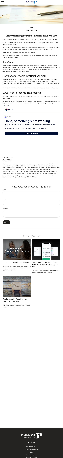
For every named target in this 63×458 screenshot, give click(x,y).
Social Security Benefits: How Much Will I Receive (15, 300)
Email (4, 199)
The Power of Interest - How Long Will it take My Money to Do (45, 264)
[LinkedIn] (34, 442)
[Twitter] (31, 442)
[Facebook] (29, 442)
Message (5, 208)
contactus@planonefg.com (31, 449)
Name (4, 190)
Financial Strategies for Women (16, 262)
